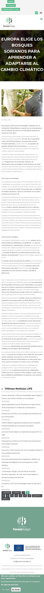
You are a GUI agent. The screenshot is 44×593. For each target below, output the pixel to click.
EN (41, 13)
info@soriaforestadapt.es (22, 561)
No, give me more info (9, 585)
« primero (6, 493)
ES (36, 13)
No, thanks (16, 589)
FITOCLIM (11, 5)
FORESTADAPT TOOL (11, 9)
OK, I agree (6, 589)
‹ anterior (16, 493)
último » (6, 499)
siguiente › (37, 496)
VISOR (10, 1)
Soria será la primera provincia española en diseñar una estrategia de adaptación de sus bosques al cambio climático (21, 462)
